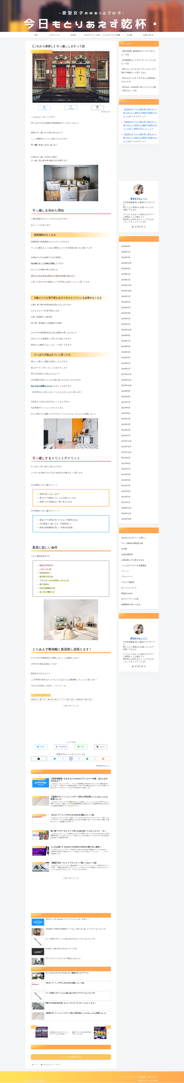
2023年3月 (125, 358)
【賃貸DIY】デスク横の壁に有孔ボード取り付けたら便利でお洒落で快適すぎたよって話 (140, 112)
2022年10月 (126, 385)
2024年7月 (125, 296)
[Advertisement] (71, 722)
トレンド (125, 571)
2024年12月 (126, 285)
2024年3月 (125, 313)
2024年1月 (125, 324)
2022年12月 (126, 374)
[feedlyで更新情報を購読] (87, 758)
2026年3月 (125, 257)
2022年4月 (125, 419)
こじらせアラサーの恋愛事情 (133, 565)
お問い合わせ (152, 1077)
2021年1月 (125, 502)
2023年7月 (125, 341)
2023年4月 (125, 352)
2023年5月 (125, 346)
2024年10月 (126, 291)
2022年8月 (125, 396)
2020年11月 (126, 513)
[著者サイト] (38, 758)
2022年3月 (125, 424)
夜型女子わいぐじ (141, 129)
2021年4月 (125, 486)
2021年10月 (126, 452)
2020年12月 (126, 508)
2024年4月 (125, 307)
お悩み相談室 (127, 554)
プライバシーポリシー (128, 1077)
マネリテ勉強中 (128, 582)
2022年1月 (125, 435)
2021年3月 (125, 491)
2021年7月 (125, 469)
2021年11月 (126, 447)
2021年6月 (125, 474)
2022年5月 (125, 413)
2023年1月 (125, 369)
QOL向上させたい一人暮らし (41, 695)
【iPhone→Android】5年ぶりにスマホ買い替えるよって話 (138, 89)
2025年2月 (125, 280)
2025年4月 (125, 274)
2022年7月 (125, 402)
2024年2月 (125, 319)
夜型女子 (81, 699)
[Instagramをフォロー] (71, 758)
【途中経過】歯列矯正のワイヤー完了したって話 (138, 53)
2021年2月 (125, 497)
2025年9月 (125, 268)
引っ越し (89, 699)
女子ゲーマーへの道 (130, 599)
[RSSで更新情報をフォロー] (103, 758)
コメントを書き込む (71, 1056)
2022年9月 (125, 391)
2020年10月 (126, 519)
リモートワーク (61, 699)
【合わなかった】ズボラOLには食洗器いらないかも (138, 80)
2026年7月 (125, 252)
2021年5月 (125, 480)
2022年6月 (125, 408)
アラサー (44, 699)
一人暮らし (72, 699)
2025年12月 (126, 263)
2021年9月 (125, 458)
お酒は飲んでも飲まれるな (132, 560)
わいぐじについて (129, 588)
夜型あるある (127, 593)
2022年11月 (126, 380)
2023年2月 (125, 363)
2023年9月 (125, 335)
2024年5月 (125, 302)
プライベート (127, 577)
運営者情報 (142, 1077)
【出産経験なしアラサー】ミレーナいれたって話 (138, 62)
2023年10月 (126, 330)
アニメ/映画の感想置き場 (132, 543)
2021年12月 (126, 441)
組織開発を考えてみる (130, 604)
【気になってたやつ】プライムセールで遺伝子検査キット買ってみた (138, 71)
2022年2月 (125, 430)
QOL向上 (35, 699)
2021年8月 (125, 463)
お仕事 (51, 699)
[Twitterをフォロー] (55, 758)
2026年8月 (125, 246)
